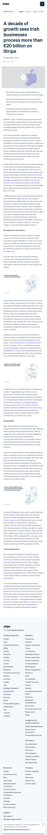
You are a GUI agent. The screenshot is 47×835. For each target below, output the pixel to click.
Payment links (8, 691)
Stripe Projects (31, 759)
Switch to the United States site (16, 829)
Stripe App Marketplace (34, 726)
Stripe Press (30, 780)
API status (29, 750)
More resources (9, 807)
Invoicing (6, 679)
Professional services (33, 709)
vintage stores (16, 345)
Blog (5, 777)
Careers (28, 774)
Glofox (35, 175)
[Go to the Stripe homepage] (6, 626)
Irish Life (33, 180)
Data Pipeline (8, 666)
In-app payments (31, 663)
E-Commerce (30, 651)
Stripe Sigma (8, 707)
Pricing (6, 639)
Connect (6, 660)
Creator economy (32, 682)
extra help (32, 602)
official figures (9, 520)
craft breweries (29, 345)
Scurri (23, 350)
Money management (33, 670)
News (21, 11)
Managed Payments (11, 688)
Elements (7, 670)
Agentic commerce (32, 645)
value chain (8, 594)
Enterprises (29, 639)
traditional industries (29, 591)
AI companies (30, 679)
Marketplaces (30, 666)
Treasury (6, 716)
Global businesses (32, 660)
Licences (6, 798)
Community (7, 780)
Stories (28, 11)
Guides (6, 771)
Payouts (6, 697)
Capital (6, 651)
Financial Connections (11, 673)
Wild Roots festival (29, 408)
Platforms (29, 673)
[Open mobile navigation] (42, 4)
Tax (4, 710)
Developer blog (31, 762)
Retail (27, 715)
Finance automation (32, 657)
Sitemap (6, 801)
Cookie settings (9, 804)
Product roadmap (31, 771)
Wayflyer (7, 177)
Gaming (28, 688)
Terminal (6, 713)
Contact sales (30, 783)
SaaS (27, 676)
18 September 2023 (11, 58)
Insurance (29, 697)
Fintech (28, 685)
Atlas (5, 642)
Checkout (7, 654)
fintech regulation (10, 599)
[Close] (42, 824)
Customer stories (10, 774)
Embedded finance (32, 654)
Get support (8, 816)
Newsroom (8, 11)
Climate (6, 657)
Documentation (31, 744)
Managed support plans (12, 819)
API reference (30, 747)
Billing (5, 648)
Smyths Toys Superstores (13, 183)
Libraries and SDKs (32, 756)
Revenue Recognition (11, 703)
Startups (28, 642)
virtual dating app (10, 348)
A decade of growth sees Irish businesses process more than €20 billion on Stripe (23, 37)
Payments (7, 694)
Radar (5, 700)
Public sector (30, 712)
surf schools (26, 405)
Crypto (6, 663)
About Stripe (38, 11)
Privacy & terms (9, 789)
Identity (6, 676)
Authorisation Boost (11, 645)
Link (5, 685)
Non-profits (29, 706)
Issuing (6, 682)
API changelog (30, 753)
